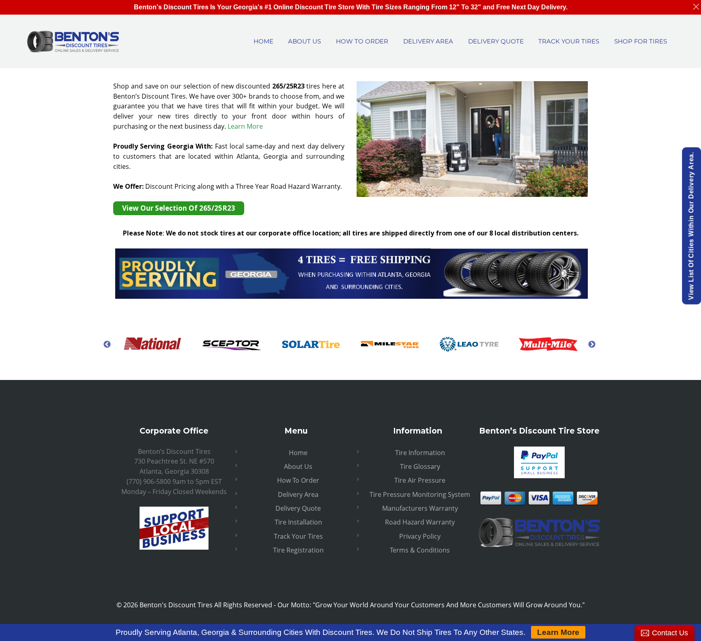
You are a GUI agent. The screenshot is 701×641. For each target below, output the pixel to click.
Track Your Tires (298, 536)
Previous (107, 344)
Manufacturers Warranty (420, 508)
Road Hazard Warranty (420, 522)
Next (592, 344)
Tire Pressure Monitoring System (420, 494)
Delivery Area (298, 494)
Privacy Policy (420, 536)
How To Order (298, 480)
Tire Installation (298, 522)
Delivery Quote (298, 508)
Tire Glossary (420, 466)
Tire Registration (298, 550)
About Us (298, 466)
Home (298, 452)
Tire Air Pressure (419, 480)
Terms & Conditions (420, 550)
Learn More (245, 126)
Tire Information (420, 452)
